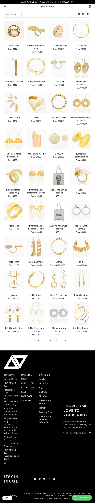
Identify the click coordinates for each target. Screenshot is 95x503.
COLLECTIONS (27, 387)
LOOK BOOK (26, 396)
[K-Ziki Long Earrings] (14, 313)
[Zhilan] (36, 102)
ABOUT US (26, 400)
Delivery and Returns (55, 496)
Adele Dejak (31, 493)
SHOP (24, 379)
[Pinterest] (44, 479)
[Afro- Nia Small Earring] (81, 211)
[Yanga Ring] (14, 30)
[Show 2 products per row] (79, 14)
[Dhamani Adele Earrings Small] (14, 139)
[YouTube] (54, 479)
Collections (44, 383)
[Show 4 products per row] (88, 14)
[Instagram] (49, 479)
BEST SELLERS (27, 383)
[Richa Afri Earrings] (58, 280)
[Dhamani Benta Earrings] (81, 66)
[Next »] (65, 340)
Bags (41, 387)
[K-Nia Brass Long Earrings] (36, 313)
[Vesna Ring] (14, 211)
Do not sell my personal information (45, 419)
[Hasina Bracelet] (58, 102)
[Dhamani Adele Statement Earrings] (36, 175)
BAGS (23, 392)
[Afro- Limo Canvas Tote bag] (58, 175)
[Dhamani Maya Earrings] (58, 313)
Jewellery (43, 379)
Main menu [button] (26, 375)
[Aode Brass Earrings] (14, 66)
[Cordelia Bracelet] (81, 313)
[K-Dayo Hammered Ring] (36, 30)
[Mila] (81, 247)
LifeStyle (43, 392)
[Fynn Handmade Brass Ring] (14, 175)
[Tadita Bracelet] (36, 280)
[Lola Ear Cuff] (14, 102)
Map (6, 462)
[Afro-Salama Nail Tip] (36, 139)
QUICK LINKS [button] (44, 375)
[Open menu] (7, 6)
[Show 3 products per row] (83, 14)
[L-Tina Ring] (58, 66)
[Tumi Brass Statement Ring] (81, 139)
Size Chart (43, 396)
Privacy (42, 407)
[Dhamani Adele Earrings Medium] (36, 211)
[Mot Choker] (81, 30)
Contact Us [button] (9, 375)
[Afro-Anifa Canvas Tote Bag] (58, 211)
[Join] (89, 432)
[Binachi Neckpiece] (36, 66)
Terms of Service (47, 412)
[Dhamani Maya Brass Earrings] (81, 102)
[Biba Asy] (58, 139)
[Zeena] (14, 280)
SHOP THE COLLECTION (63, 1)
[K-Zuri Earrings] (81, 280)
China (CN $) (11, 496)
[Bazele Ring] (14, 247)
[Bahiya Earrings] (36, 247)
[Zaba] (81, 175)
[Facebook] (35, 479)
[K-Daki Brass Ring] (58, 30)
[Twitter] (40, 479)
